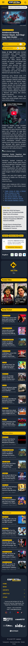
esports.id (18, 639)
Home (5, 583)
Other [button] (5, 597)
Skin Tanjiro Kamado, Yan (12, 195)
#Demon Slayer (13, 235)
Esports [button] (6, 590)
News (5, 587)
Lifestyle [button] (6, 593)
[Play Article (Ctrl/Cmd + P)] (18, 48)
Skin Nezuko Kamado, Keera (13, 196)
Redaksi (23, 642)
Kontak (14, 644)
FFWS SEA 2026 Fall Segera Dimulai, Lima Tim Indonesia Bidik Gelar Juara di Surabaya (13, 212)
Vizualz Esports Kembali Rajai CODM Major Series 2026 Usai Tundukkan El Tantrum (12, 226)
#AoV (21, 235)
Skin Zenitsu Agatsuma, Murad (14, 198)
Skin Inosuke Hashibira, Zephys (14, 200)
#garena (5, 235)
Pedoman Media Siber (15, 642)
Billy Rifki (4, 39)
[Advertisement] (14, 113)
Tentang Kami (6, 642)
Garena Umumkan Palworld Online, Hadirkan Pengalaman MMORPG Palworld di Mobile (13, 218)
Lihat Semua (23, 279)
